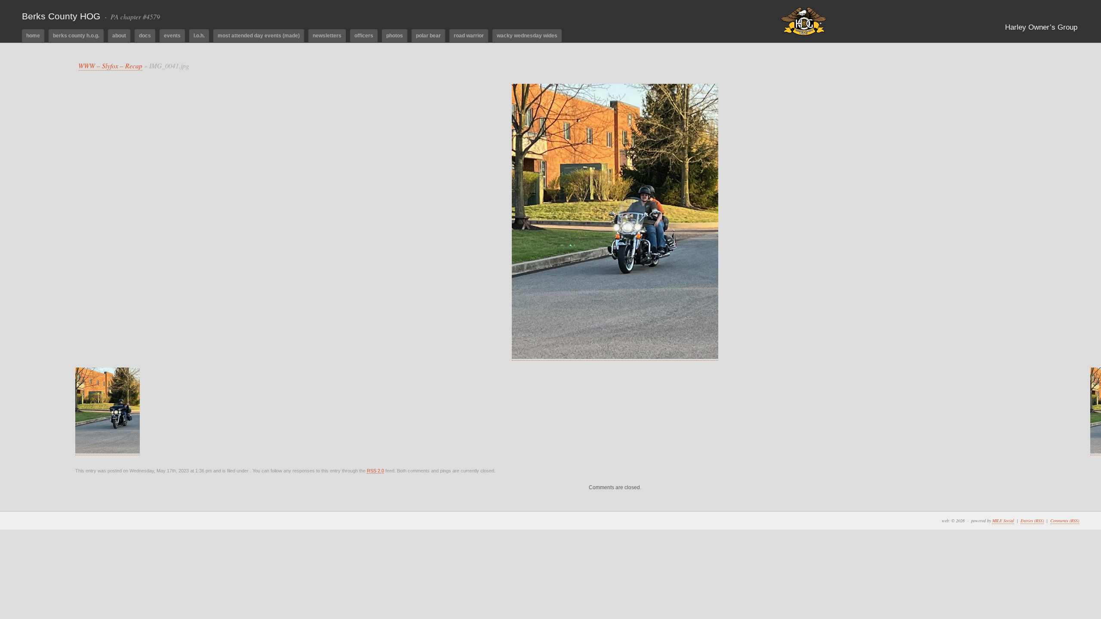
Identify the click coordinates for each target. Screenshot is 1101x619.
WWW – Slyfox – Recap (110, 65)
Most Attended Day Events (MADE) (259, 36)
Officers (363, 36)
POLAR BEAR (428, 36)
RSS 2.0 (375, 470)
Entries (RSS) (1032, 521)
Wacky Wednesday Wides (527, 36)
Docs (145, 36)
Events (172, 36)
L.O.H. (199, 36)
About (119, 36)
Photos (394, 36)
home (33, 36)
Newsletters (327, 36)
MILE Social (1003, 521)
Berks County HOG (61, 16)
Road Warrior (469, 36)
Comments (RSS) (1064, 521)
